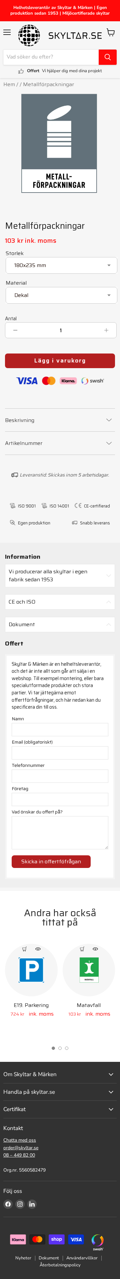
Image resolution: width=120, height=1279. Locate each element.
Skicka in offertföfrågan (51, 861)
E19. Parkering (31, 1005)
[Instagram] (20, 1204)
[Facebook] (8, 1204)
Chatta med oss (19, 1140)
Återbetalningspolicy (60, 1265)
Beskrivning (19, 420)
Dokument (49, 1258)
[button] (53, 1048)
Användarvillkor (82, 1258)
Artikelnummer (23, 443)
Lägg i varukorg (60, 360)
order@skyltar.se (20, 1148)
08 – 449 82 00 (19, 1155)
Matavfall (89, 1005)
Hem (9, 84)
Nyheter (23, 1258)
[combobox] (51, 57)
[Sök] (108, 57)
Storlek (15, 253)
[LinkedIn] (32, 1204)
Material (16, 283)
